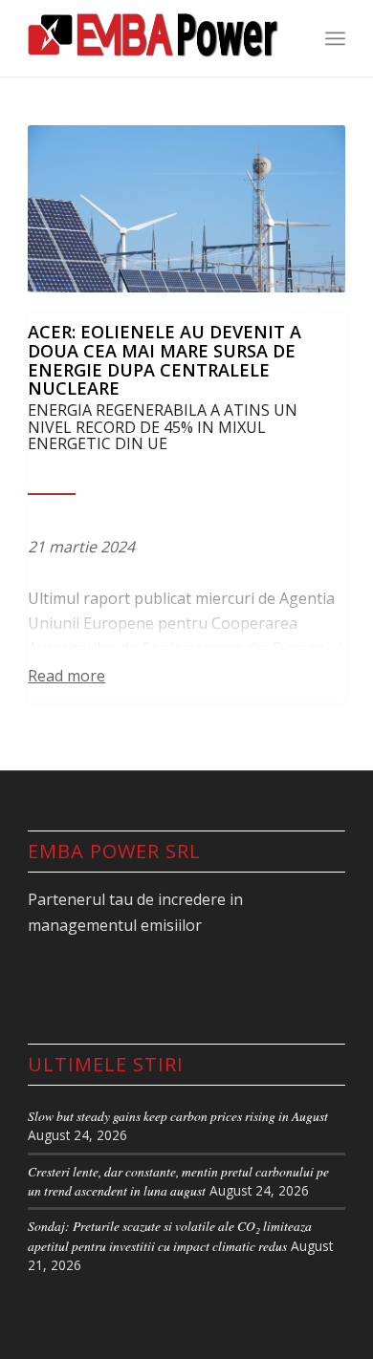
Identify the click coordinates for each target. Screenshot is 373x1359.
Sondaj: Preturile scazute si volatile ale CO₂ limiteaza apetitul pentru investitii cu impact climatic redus (170, 1235)
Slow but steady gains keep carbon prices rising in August (178, 1116)
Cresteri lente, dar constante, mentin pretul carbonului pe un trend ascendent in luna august (178, 1180)
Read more (66, 675)
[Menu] (335, 38)
